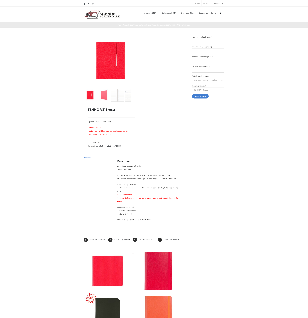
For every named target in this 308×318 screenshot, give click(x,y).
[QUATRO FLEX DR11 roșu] (108, 271)
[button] (220, 13)
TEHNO (118, 146)
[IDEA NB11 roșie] (158, 271)
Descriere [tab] (87, 158)
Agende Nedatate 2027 (105, 146)
